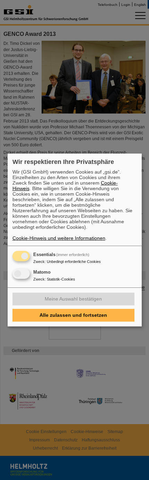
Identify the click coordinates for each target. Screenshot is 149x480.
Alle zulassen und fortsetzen (73, 315)
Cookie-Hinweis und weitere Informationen (58, 238)
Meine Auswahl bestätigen (73, 299)
